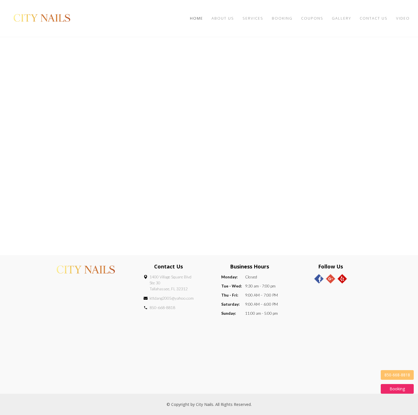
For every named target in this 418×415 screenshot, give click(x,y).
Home (196, 18)
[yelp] (342, 279)
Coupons (312, 18)
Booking (282, 18)
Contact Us (374, 18)
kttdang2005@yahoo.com (172, 298)
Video (403, 18)
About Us (223, 18)
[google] (330, 279)
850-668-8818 (162, 307)
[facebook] (319, 279)
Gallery (341, 18)
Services (253, 18)
